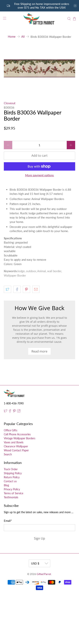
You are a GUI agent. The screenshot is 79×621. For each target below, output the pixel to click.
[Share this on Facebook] (17, 289)
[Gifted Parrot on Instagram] (19, 411)
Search (8, 454)
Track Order (11, 469)
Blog (6, 485)
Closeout (9, 103)
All (23, 36)
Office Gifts (10, 430)
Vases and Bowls (13, 442)
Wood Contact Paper (16, 450)
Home (12, 36)
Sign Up (39, 538)
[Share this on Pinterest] (26, 289)
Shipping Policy (13, 473)
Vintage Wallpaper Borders (19, 438)
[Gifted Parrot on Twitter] (5, 411)
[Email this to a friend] (36, 289)
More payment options (39, 175)
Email (8, 520)
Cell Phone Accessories (17, 434)
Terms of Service (13, 493)
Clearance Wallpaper (16, 446)
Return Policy (12, 477)
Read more (39, 351)
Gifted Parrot (44, 574)
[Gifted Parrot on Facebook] (10, 411)
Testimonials (11, 497)
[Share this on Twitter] (7, 289)
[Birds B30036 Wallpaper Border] (39, 68)
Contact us (10, 481)
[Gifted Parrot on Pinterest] (14, 411)
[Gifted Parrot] (39, 18)
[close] (75, 6)
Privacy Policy (12, 489)
